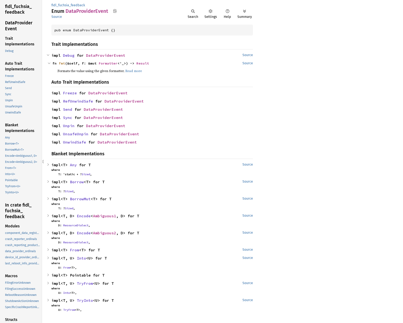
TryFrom (85, 283)
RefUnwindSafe (78, 101)
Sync (67, 117)
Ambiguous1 (104, 216)
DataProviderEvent (105, 55)
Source (56, 17)
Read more (133, 71)
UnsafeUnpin (75, 134)
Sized (86, 174)
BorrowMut (80, 198)
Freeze (70, 93)
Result (142, 63)
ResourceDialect (75, 225)
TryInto (85, 300)
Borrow (77, 181)
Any (73, 164)
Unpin (69, 125)
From (74, 250)
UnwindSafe (74, 142)
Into (81, 258)
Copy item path (114, 11)
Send (67, 109)
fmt (62, 63)
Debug (69, 55)
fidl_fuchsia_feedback (68, 5)
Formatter (108, 63)
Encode (84, 216)
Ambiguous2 (104, 233)
